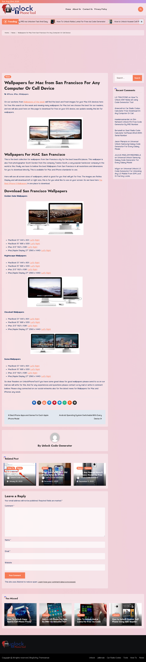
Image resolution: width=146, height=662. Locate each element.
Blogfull (32, 658)
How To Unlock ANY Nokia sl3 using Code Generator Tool (126, 100)
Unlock (88, 468)
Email (7, 551)
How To (11, 468)
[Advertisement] (73, 55)
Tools (125, 658)
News (7, 77)
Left (32, 240)
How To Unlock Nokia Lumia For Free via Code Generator (89, 622)
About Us (77, 9)
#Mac (16, 94)
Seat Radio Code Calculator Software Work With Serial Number (128, 133)
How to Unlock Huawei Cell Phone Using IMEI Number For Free (125, 622)
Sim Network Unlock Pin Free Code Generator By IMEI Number (128, 122)
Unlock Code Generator (57, 446)
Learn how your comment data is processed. (57, 582)
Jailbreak (101, 658)
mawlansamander (122, 119)
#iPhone (10, 94)
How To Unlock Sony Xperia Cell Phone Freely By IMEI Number (19, 622)
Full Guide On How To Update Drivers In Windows (17, 475)
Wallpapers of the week (34, 102)
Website (8, 562)
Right (37, 240)
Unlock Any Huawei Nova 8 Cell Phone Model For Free (90, 473)
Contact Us (88, 9)
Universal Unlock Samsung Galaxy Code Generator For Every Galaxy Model (128, 145)
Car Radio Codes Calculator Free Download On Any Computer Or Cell (127, 111)
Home (68, 9)
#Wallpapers (24, 94)
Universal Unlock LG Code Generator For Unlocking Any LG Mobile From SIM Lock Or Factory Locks (128, 172)
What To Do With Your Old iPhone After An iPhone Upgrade (54, 475)
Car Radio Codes (114, 658)
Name (8, 540)
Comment (9, 506)
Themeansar (44, 658)
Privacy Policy (100, 9)
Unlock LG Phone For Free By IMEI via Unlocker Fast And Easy (54, 622)
